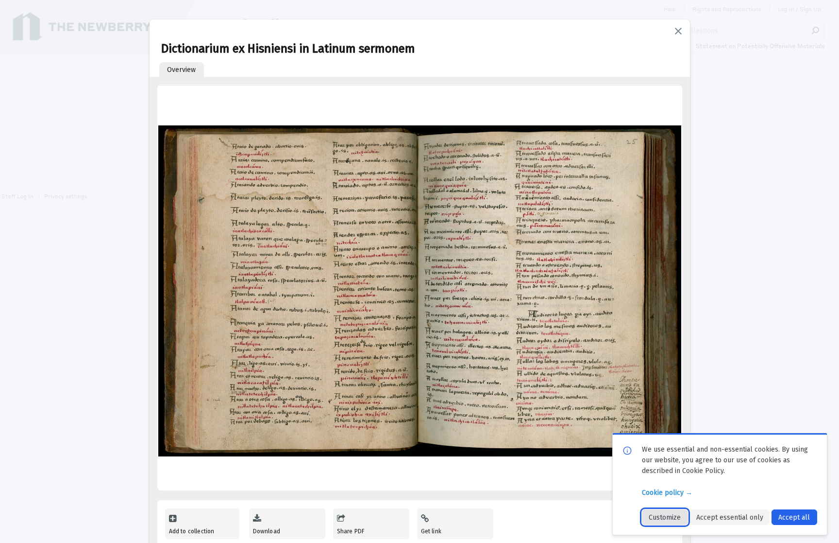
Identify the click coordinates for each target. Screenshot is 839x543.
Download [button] (266, 531)
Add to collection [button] (192, 531)
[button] (678, 31)
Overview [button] (181, 70)
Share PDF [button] (351, 531)
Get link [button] (431, 531)
